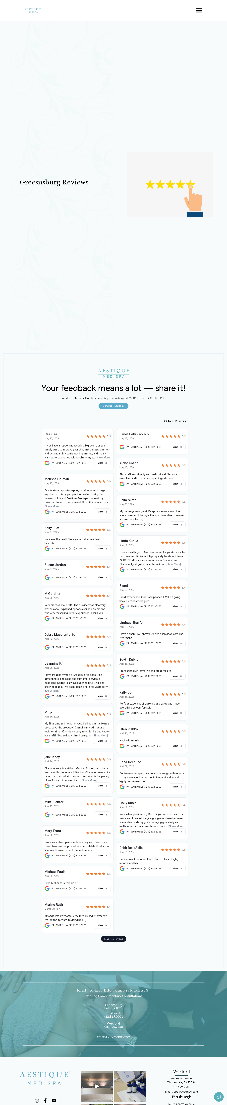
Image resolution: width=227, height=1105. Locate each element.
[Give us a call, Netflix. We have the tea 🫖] (97, 1086)
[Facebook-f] (45, 1100)
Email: (169, 1091)
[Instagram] (37, 1100)
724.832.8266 (113, 1008)
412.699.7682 (113, 1026)
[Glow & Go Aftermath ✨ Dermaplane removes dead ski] (130, 1086)
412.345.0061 (113, 1016)
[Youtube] (54, 1100)
